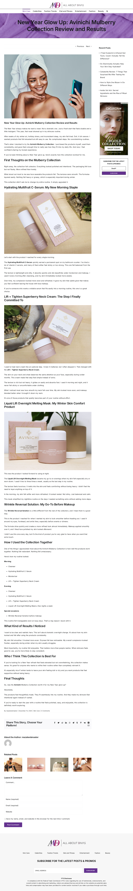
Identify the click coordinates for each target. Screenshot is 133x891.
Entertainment (84, 853)
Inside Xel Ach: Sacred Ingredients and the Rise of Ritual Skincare (113, 93)
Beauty (107, 853)
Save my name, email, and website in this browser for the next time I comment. (38, 819)
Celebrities (38, 853)
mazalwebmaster (11, 711)
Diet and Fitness (69, 853)
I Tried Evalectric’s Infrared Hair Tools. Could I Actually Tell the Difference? (113, 56)
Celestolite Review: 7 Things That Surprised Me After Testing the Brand (113, 74)
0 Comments (45, 711)
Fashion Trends (52, 853)
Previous (80, 46)
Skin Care (36, 711)
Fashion (97, 853)
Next (88, 46)
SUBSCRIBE (114, 173)
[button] (107, 11)
